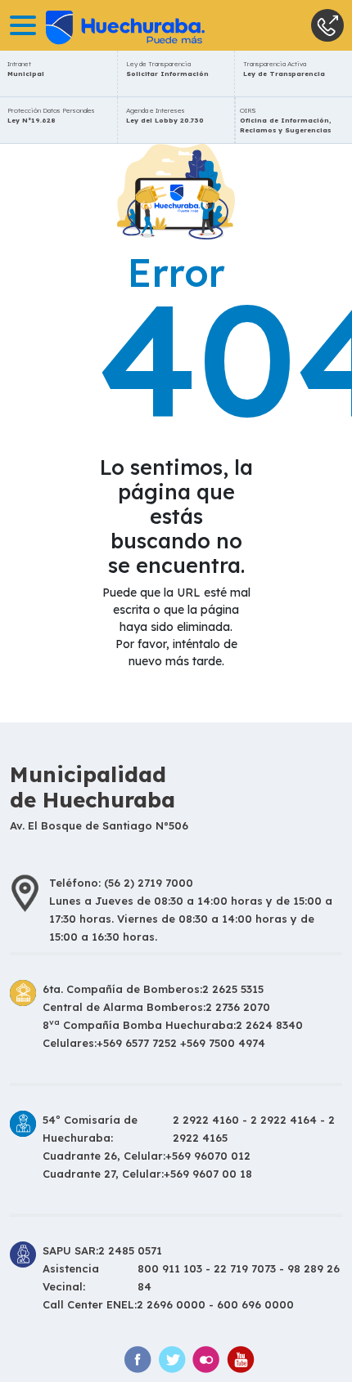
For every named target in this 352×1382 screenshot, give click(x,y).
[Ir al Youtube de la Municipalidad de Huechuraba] (241, 1360)
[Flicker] (206, 1360)
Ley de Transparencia (167, 69)
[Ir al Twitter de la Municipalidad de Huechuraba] (172, 1360)
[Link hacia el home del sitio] (102, 25)
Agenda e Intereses (165, 115)
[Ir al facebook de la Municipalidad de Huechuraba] (137, 1360)
